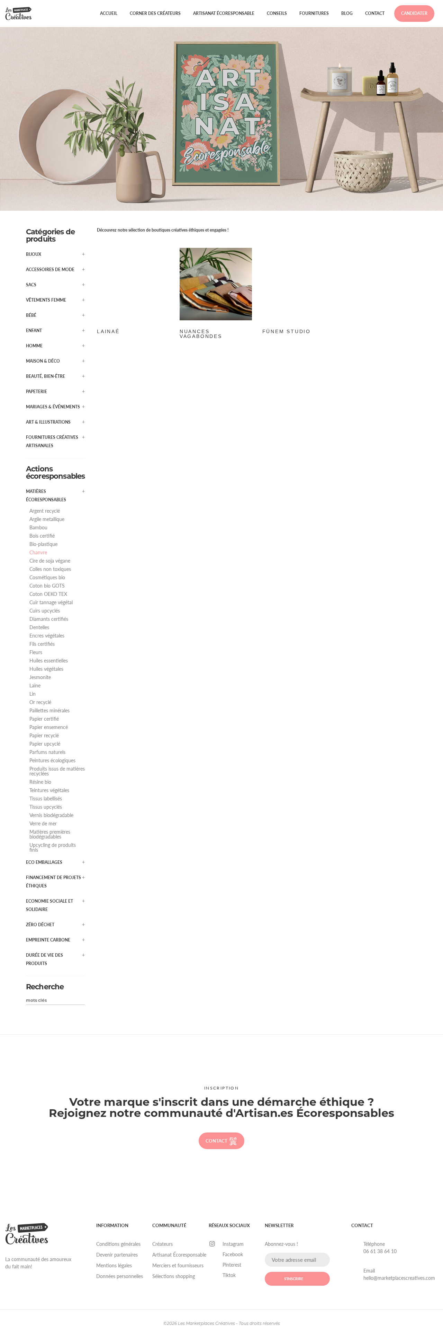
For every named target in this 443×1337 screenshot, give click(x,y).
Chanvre (38, 552)
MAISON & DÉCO (43, 361)
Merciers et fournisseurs (178, 1265)
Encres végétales (46, 635)
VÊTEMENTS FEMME (46, 300)
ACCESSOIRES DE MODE (50, 269)
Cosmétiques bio (47, 577)
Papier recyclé (44, 735)
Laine (34, 685)
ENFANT (34, 330)
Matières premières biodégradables (49, 834)
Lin (32, 694)
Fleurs (35, 652)
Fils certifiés (42, 644)
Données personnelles (119, 1276)
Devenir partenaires (117, 1255)
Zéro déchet (40, 924)
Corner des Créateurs (155, 13)
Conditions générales (118, 1244)
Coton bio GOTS (47, 585)
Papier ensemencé (48, 727)
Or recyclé (40, 702)
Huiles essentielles (48, 660)
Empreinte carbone (48, 940)
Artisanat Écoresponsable (223, 13)
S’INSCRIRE (293, 1278)
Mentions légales (114, 1265)
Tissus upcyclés (45, 807)
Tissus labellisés (45, 798)
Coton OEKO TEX (48, 594)
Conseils (277, 13)
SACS (31, 284)
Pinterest (232, 1265)
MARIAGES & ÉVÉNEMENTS (53, 406)
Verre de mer (43, 823)
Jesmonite (40, 677)
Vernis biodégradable (51, 815)
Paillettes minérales (49, 710)
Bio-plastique (43, 544)
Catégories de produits (50, 235)
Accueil (108, 13)
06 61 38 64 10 (380, 1251)
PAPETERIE (36, 391)
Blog (347, 13)
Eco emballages (44, 862)
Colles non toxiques (50, 569)
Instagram (233, 1244)
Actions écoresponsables (55, 472)
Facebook (233, 1254)
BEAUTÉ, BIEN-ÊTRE (45, 376)
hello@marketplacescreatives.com (399, 1278)
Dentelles (39, 627)
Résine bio (40, 782)
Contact (375, 13)
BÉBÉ (31, 315)
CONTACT (216, 1141)
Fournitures (314, 13)
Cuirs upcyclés (44, 610)
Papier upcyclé (44, 743)
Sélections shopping (173, 1276)
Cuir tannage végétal (51, 602)
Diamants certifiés (48, 619)
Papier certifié (44, 719)
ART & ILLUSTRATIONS (48, 422)
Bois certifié (42, 535)
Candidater (414, 13)
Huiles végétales (46, 669)
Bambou (38, 527)
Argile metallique (46, 519)
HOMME (34, 345)
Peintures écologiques (52, 760)
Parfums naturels (47, 752)
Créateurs (162, 1244)
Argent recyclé (44, 511)
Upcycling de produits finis (52, 847)
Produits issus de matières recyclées (57, 771)
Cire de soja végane (49, 560)
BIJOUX (33, 254)
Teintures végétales (49, 790)
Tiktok (229, 1275)
